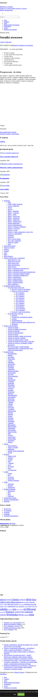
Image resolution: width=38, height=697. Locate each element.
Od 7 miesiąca (20, 303)
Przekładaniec (4, 178)
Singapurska (11, 380)
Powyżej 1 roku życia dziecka (21, 312)
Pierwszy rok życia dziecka (20, 291)
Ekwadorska (11, 397)
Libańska (10, 423)
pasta (17, 606)
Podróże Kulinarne (9, 489)
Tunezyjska (11, 386)
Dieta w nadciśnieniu (14, 277)
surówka (21, 609)
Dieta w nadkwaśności (15, 279)
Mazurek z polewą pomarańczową (11, 167)
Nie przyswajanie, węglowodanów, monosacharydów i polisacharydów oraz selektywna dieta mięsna (20, 348)
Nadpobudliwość (17, 320)
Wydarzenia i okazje (10, 498)
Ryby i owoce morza (14, 239)
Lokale (6, 472)
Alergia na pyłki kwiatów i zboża (18, 340)
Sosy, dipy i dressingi (14, 240)
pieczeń (26, 606)
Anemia (14, 319)
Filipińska (11, 362)
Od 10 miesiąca (20, 308)
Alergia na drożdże (13, 331)
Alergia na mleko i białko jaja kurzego (19, 336)
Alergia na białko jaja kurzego (17, 329)
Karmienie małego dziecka (12, 286)
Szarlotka (7, 514)
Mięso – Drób (12, 214)
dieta (28, 599)
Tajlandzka (11, 369)
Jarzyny (10, 209)
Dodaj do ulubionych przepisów (23, 45)
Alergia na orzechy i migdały (17, 338)
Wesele (10, 452)
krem (23, 604)
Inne (9, 494)
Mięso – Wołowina (13, 220)
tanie (9, 461)
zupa (31, 614)
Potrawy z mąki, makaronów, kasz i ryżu (20, 232)
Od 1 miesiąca (20, 293)
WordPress (3, 674)
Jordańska (11, 367)
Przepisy (6, 454)
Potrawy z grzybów (14, 228)
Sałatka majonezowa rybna (12, 628)
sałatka (4, 609)
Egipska (10, 406)
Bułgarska (11, 366)
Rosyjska (10, 374)
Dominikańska (12, 353)
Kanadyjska (11, 364)
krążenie (27, 604)
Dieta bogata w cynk (14, 260)
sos (14, 608)
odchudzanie (12, 606)
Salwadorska (12, 373)
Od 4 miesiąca (20, 298)
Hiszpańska (11, 359)
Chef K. (2, 141)
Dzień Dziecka (12, 446)
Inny (9, 475)
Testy (5, 23)
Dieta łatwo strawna (14, 261)
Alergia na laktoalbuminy (15, 333)
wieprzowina (19, 612)
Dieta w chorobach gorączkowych (18, 268)
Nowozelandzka (13, 376)
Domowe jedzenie (13, 480)
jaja (8, 604)
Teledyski (11, 484)
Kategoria (7, 201)
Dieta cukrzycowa (13, 263)
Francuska (11, 407)
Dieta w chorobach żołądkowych (18, 275)
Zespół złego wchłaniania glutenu (22, 317)
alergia (3, 599)
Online (7, 523)
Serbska (10, 378)
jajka (12, 604)
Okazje (6, 444)
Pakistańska (11, 428)
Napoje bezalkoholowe (15, 225)
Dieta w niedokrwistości (15, 280)
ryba (29, 606)
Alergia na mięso (13, 334)
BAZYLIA (7, 509)
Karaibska (11, 383)
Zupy (9, 244)
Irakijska (10, 414)
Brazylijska (11, 400)
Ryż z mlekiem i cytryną (11, 626)
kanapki (16, 604)
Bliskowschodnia (13, 371)
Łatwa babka (4, 189)
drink (27, 602)
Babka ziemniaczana (6, 10)
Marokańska (11, 425)
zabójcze (10, 458)
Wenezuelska (12, 439)
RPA (9, 433)
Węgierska (11, 440)
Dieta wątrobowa (13, 284)
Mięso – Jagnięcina (14, 218)
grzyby (1, 604)
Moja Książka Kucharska (11, 25)
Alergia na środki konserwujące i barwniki (21, 341)
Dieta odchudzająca (14, 265)
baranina (8, 600)
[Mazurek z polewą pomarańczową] (11, 164)
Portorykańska (12, 432)
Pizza (9, 202)
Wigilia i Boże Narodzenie (16, 451)
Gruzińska (11, 409)
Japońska (10, 419)
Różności (7, 501)
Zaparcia (14, 315)
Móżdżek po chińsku (6, 7)
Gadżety (6, 22)
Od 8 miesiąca (20, 305)
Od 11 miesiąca (20, 310)
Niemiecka (11, 392)
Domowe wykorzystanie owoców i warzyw (13, 8)
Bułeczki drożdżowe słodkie (12, 624)
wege (9, 465)
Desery (10, 207)
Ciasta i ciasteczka (5, 42)
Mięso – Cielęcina (13, 213)
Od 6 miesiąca (20, 301)
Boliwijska (11, 399)
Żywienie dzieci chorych (15, 313)
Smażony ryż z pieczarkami (12, 622)
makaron (2, 606)
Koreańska (11, 421)
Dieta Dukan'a (8, 256)
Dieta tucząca (12, 267)
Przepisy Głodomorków (11, 499)
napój (5, 606)
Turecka (10, 435)
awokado (7, 512)
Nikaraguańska (12, 395)
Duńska (10, 355)
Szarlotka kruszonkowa (11, 516)
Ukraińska (11, 381)
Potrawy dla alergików (11, 326)
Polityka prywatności (10, 29)
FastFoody (11, 479)
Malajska (10, 393)
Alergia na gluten (13, 327)
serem (11, 609)
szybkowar (29, 608)
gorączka (32, 602)
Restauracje (11, 491)
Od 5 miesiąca (20, 300)
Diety (5, 254)
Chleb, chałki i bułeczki (15, 204)
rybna (33, 606)
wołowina (29, 612)
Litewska (10, 388)
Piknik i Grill (12, 456)
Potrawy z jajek (12, 230)
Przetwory (11, 237)
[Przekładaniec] (5, 174)
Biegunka (15, 324)
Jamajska (10, 418)
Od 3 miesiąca (20, 296)
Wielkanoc (11, 449)
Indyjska (10, 413)
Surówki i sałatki (13, 242)
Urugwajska (11, 437)
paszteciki (21, 606)
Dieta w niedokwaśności (15, 282)
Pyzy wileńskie (8, 629)
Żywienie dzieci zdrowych (16, 287)
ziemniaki (26, 615)
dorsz (23, 602)
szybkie (10, 459)
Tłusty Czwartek (13, 447)
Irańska (10, 416)
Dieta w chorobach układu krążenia (19, 273)
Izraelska (10, 390)
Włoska (10, 442)
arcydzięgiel (7, 510)
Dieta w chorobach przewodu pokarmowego (21, 272)
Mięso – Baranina (13, 211)
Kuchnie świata (8, 352)
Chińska (10, 404)
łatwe (9, 468)
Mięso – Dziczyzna (14, 216)
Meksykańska (12, 426)
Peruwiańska (12, 430)
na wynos (11, 477)
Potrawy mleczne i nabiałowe (17, 227)
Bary (9, 492)
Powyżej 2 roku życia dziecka (21, 289)
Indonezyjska (12, 411)
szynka (1, 612)
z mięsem (11, 463)
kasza (20, 604)
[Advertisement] (19, 104)
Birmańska (11, 385)
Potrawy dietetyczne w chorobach (14, 258)
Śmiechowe (11, 487)
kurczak (33, 604)
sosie (18, 609)
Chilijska (10, 402)
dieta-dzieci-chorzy (10, 246)
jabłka (5, 604)
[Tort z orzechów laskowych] (9, 153)
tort (4, 612)
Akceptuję (21, 694)
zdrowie (6, 249)
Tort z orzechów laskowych (9, 156)
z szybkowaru (12, 470)
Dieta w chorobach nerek (15, 270)
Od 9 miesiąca (20, 307)
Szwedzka (11, 357)
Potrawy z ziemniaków (15, 234)
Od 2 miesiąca (20, 294)
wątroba (3, 615)
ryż (36, 606)
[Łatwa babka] (5, 185)
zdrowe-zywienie (9, 247)
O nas (6, 28)
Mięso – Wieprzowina (14, 221)
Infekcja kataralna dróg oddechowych (23, 322)
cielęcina (22, 600)
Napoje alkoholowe (14, 223)
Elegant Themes (19, 672)
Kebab (10, 473)
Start (5, 20)
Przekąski (11, 235)
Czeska (10, 360)
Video (6, 482)
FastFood (11, 496)
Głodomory (7, 26)
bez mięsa (11, 466)
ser (8, 609)
